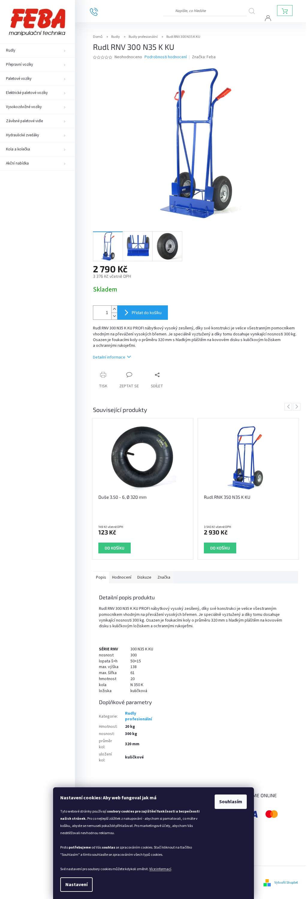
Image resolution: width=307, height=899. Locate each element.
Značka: (204, 57)
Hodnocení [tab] (121, 577)
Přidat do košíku (147, 312)
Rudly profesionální (138, 716)
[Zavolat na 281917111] (98, 11)
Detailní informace (109, 357)
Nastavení (76, 884)
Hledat (254, 11)
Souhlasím (230, 801)
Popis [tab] (101, 577)
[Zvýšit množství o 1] (114, 309)
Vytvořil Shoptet (286, 882)
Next (297, 407)
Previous (289, 407)
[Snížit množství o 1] (114, 316)
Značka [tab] (163, 577)
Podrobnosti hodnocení (166, 57)
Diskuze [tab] (144, 577)
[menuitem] (37, 50)
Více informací (160, 869)
